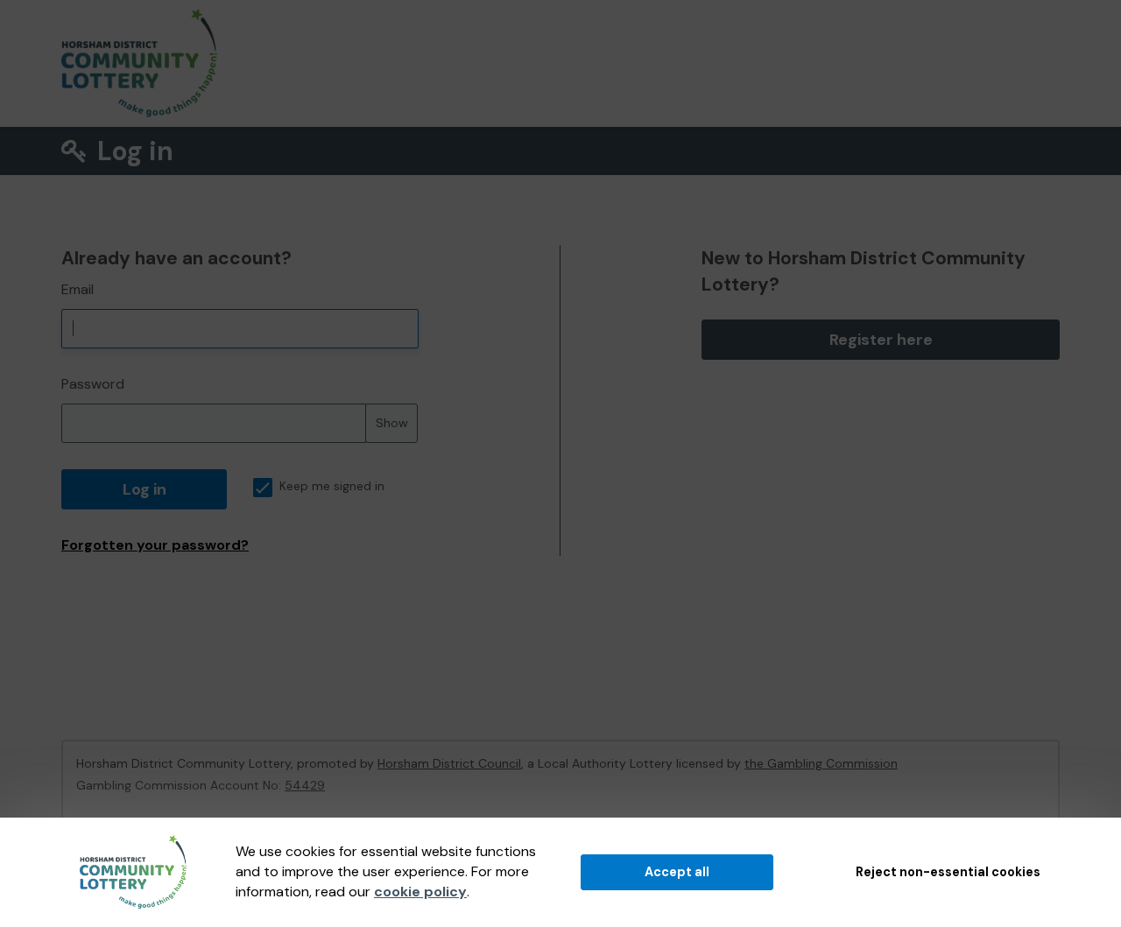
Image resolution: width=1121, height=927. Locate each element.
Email (77, 289)
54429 (305, 785)
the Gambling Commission (821, 763)
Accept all (677, 872)
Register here (881, 339)
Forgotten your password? (155, 545)
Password (92, 384)
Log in (144, 489)
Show (392, 423)
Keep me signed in (331, 486)
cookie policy (420, 891)
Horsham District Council (449, 763)
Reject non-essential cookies (948, 872)
